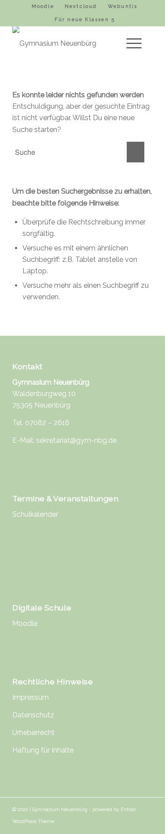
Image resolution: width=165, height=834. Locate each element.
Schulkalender (35, 514)
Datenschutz (33, 715)
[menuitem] (43, 6)
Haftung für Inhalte (42, 750)
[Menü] (129, 43)
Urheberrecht (33, 732)
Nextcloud (81, 6)
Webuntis (123, 6)
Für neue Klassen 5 (85, 19)
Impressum (30, 697)
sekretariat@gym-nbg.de (76, 440)
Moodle (43, 6)
